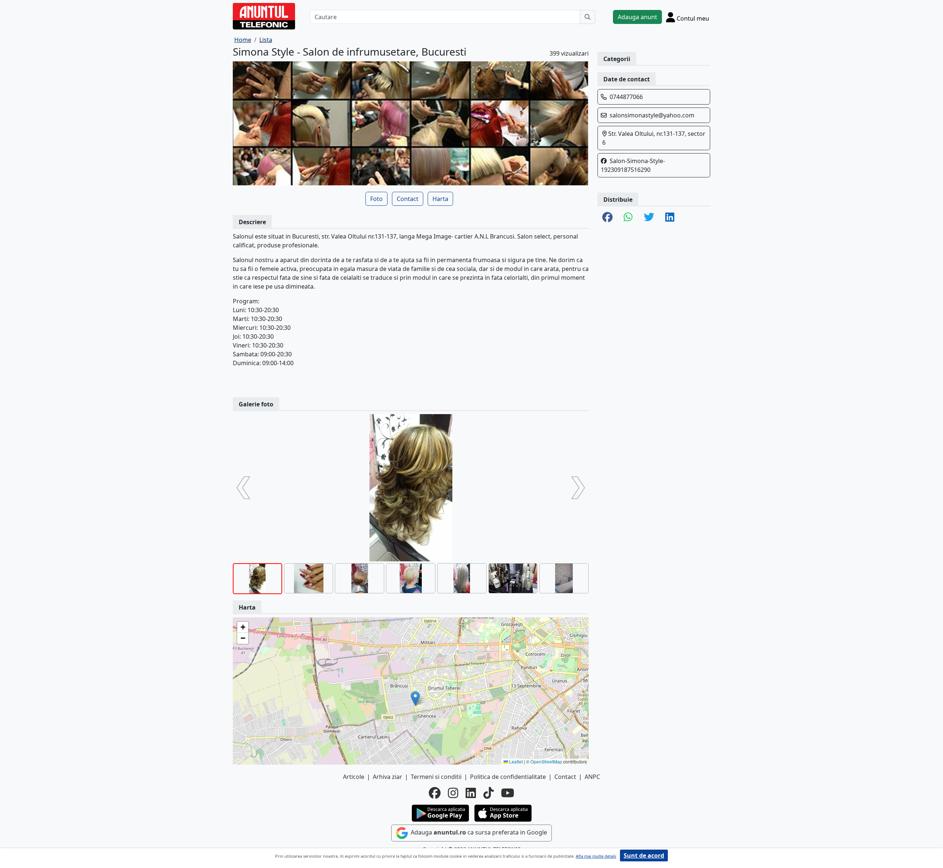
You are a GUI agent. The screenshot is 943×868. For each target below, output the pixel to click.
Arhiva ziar (387, 777)
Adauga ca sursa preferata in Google (478, 833)
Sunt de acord (644, 855)
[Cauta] (587, 17)
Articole (353, 777)
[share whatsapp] (628, 217)
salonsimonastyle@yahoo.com (652, 115)
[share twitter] (649, 217)
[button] (415, 698)
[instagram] (453, 793)
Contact (407, 199)
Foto (376, 199)
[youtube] (507, 793)
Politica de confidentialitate (508, 777)
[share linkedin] (669, 217)
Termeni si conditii (436, 777)
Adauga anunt (637, 17)
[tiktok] (488, 793)
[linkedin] (471, 793)
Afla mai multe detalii (596, 856)
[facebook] (435, 793)
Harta (440, 199)
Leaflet (515, 761)
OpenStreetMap (546, 761)
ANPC (592, 777)
